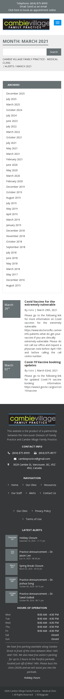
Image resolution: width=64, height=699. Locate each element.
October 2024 (14, 110)
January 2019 (13, 225)
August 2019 (13, 197)
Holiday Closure (28, 537)
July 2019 (11, 203)
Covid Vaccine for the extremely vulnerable (40, 303)
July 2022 (11, 126)
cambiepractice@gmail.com (34, 458)
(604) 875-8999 (21, 453)
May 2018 (12, 263)
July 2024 (11, 115)
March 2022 (13, 132)
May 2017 (12, 274)
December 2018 (15, 230)
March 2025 (13, 104)
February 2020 (14, 181)
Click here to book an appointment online (32, 10)
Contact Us (49, 493)
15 (12, 552)
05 (12, 566)
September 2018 (15, 247)
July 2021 (11, 143)
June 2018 (12, 258)
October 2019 (14, 192)
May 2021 (12, 148)
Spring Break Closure (31, 565)
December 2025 (15, 93)
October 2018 (14, 241)
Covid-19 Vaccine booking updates (43, 363)
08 (12, 580)
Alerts (9, 66)
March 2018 (13, 269)
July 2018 (11, 252)
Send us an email (37, 6)
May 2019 (12, 208)
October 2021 (14, 137)
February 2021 (14, 159)
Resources (50, 485)
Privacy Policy (43, 511)
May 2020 (12, 170)
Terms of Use (34, 519)
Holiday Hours (32, 677)
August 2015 (13, 285)
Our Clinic (31, 485)
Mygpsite (43, 694)
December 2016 (15, 280)
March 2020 (13, 175)
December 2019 (15, 186)
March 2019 (13, 219)
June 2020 (12, 164)
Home (14, 485)
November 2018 (15, 236)
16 (12, 538)
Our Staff (16, 493)
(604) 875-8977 (47, 453)
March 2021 (13, 153)
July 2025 (11, 99)
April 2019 (12, 214)
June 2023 (12, 121)
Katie (31, 310)
